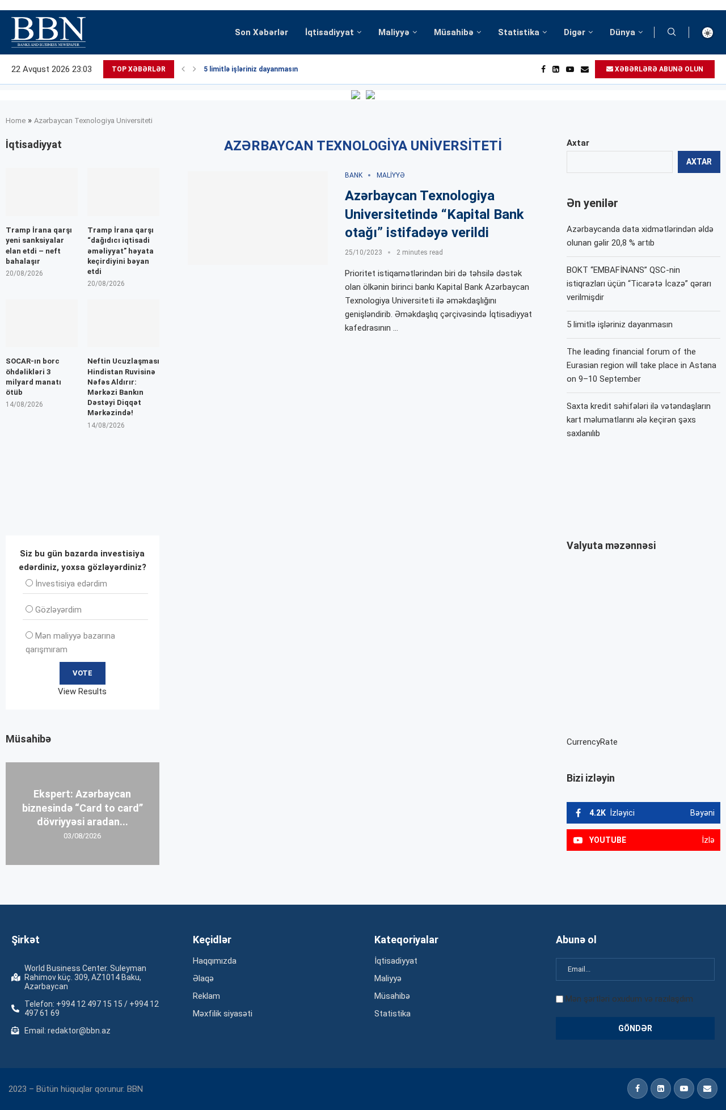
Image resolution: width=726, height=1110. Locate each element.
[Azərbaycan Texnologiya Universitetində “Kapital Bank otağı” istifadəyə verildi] (258, 218)
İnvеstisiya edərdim (71, 584)
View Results (82, 691)
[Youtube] (570, 69)
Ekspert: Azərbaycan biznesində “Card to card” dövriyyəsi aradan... (82, 808)
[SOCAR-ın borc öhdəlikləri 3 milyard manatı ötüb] (42, 323)
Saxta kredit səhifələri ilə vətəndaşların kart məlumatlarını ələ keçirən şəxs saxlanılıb (639, 419)
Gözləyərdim (58, 610)
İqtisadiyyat (329, 32)
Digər (574, 32)
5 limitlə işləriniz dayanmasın (251, 69)
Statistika (518, 32)
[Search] (671, 32)
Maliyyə (394, 32)
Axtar (578, 143)
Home (16, 120)
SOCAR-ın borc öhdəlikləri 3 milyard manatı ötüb (33, 376)
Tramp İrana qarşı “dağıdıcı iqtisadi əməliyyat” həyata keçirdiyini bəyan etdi (120, 251)
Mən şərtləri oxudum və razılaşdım (629, 999)
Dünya (622, 32)
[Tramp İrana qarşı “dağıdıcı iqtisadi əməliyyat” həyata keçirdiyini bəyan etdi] (123, 192)
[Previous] (183, 69)
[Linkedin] (556, 69)
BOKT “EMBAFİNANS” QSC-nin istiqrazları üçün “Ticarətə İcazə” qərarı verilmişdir (639, 283)
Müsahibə (454, 32)
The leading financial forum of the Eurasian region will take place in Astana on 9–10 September (641, 365)
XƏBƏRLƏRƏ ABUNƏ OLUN (658, 69)
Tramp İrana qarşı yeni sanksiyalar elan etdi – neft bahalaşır (39, 245)
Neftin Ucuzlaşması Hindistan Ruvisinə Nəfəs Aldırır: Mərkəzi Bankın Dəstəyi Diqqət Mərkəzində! (123, 387)
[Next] (194, 69)
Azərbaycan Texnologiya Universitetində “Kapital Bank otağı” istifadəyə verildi (434, 214)
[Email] (584, 69)
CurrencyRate (592, 742)
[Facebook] (543, 69)
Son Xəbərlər (261, 32)
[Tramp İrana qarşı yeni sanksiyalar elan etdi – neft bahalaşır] (42, 192)
